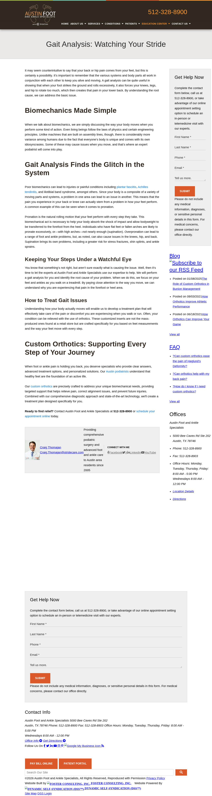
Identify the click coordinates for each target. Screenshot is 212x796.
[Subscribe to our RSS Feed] (190, 270)
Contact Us (180, 23)
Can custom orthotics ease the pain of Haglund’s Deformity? (191, 361)
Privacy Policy (155, 778)
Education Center (155, 23)
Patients (131, 23)
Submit (185, 191)
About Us (77, 23)
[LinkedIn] (51, 746)
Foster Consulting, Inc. (110, 783)
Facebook (115, 452)
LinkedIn (135, 452)
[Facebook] (45, 746)
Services (94, 23)
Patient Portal (75, 763)
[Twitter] (48, 746)
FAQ (174, 347)
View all (174, 334)
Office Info (32, 740)
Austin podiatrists (117, 371)
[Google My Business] (82, 746)
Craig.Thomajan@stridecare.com (62, 452)
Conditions (113, 23)
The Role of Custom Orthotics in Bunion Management (191, 283)
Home (65, 23)
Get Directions (53, 740)
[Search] (181, 772)
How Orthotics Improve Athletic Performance (190, 301)
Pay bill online (41, 763)
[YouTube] (55, 746)
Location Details (183, 491)
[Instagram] (59, 746)
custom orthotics (41, 386)
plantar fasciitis (126, 187)
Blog (174, 256)
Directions (179, 499)
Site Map (31, 793)
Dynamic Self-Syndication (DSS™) (112, 788)
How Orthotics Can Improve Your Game (191, 319)
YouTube (150, 452)
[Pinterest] (62, 746)
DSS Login (44, 793)
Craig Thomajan (50, 447)
